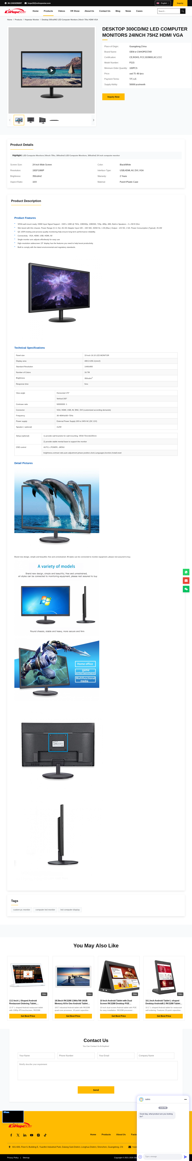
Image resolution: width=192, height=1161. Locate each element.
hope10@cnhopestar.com (39, 3)
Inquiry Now (113, 97)
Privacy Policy (13, 1158)
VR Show (74, 11)
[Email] (186, 580)
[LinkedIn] (25, 1135)
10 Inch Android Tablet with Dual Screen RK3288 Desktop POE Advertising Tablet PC (116, 1004)
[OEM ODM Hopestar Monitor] (51, 70)
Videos (61, 11)
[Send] (185, 1157)
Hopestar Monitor (32, 20)
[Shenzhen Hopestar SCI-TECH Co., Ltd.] (15, 11)
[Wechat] (186, 589)
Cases (139, 11)
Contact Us (104, 11)
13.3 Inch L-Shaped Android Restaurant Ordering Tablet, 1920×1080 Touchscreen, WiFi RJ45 (26, 1004)
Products (48, 11)
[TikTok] (45, 1135)
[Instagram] (38, 1135)
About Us (89, 11)
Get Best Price (28, 1016)
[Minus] (185, 1099)
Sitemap (26, 1158)
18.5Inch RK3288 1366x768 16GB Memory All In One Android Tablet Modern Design (71, 1004)
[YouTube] (31, 1135)
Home (36, 11)
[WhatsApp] (186, 572)
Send (96, 1090)
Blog (118, 11)
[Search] (182, 11)
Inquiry (180, 3)
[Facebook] (11, 1135)
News (128, 11)
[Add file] (140, 1157)
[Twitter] (18, 1135)
